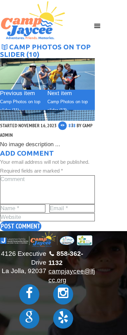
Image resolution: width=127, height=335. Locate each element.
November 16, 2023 (37, 125)
